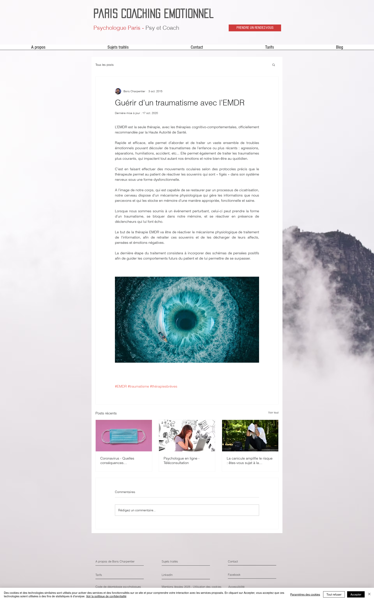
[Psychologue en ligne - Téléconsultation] (187, 435)
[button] (273, 64)
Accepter (355, 594)
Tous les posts (104, 65)
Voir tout (273, 412)
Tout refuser (333, 594)
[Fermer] (369, 594)
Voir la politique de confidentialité (106, 596)
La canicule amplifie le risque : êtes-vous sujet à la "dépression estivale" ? (250, 460)
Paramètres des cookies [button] (305, 594)
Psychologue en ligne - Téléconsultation (181, 460)
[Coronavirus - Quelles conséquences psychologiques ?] (124, 435)
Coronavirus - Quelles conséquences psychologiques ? (117, 460)
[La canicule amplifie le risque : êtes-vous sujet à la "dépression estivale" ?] (250, 435)
